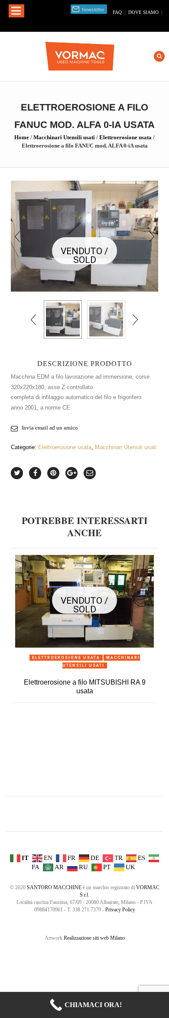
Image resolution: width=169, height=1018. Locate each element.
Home (21, 137)
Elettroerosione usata (125, 137)
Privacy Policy (120, 910)
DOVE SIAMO (143, 12)
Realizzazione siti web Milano (94, 938)
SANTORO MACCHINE (54, 887)
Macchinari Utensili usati (64, 137)
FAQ (117, 12)
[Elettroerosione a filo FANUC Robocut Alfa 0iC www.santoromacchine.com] (84, 235)
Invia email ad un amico (50, 427)
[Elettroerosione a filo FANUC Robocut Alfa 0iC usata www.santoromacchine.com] (106, 319)
